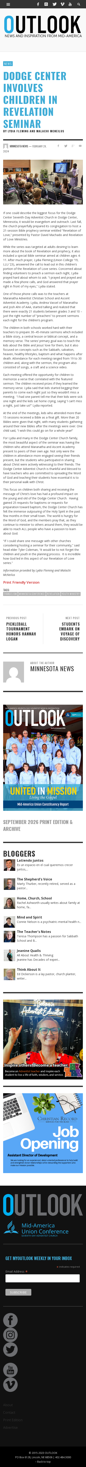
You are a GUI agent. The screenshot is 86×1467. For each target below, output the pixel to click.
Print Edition (13, 1420)
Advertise (10, 1427)
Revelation (53, 594)
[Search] (8, 4)
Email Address (16, 1271)
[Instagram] (46, 4)
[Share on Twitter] (65, 146)
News (8, 63)
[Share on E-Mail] (80, 146)
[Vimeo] (62, 4)
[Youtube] (70, 4)
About (8, 1405)
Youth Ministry (71, 594)
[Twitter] (54, 4)
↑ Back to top (43, 1461)
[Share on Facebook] (58, 146)
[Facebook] (38, 4)
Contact (9, 1412)
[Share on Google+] (73, 146)
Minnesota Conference (32, 594)
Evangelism (10, 594)
